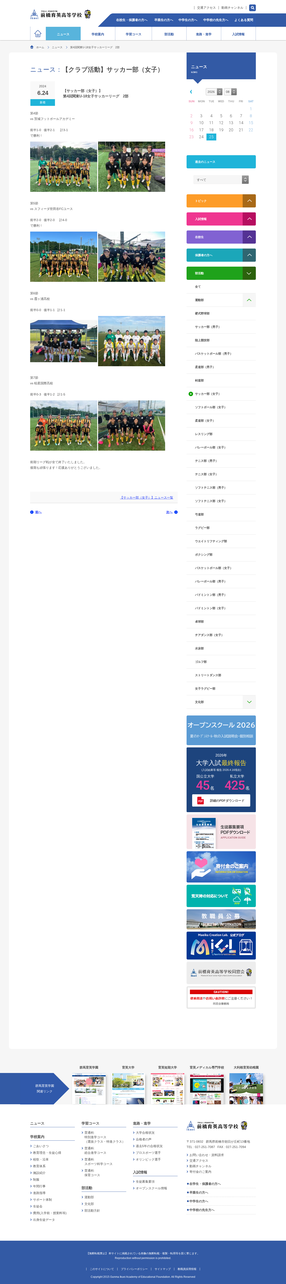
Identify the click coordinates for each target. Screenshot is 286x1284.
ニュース (57, 47)
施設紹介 (39, 1173)
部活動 (87, 1188)
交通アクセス (206, 7)
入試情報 (140, 1172)
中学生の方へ (198, 1201)
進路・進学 (142, 1123)
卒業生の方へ (198, 1192)
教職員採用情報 (187, 1269)
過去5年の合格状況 (149, 1146)
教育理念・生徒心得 (47, 1152)
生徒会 (37, 1206)
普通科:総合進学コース (95, 1150)
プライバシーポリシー (134, 1269)
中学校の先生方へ (201, 1210)
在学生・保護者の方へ (205, 1184)
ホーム (40, 47)
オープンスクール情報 (151, 1188)
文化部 (89, 1204)
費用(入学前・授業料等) (50, 1213)
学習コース (90, 1123)
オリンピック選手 (148, 1159)
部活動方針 (92, 1210)
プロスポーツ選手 (148, 1152)
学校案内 (37, 1137)
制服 (36, 1179)
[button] (190, 91)
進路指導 (39, 1193)
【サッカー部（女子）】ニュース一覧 (146, 497)
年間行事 (39, 1186)
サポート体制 (42, 1199)
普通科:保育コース (92, 1173)
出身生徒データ (44, 1219)
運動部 (89, 1197)
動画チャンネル (232, 7)
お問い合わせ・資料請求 (206, 1155)
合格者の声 (143, 1139)
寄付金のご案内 (200, 1171)
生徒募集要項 (145, 1181)
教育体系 (39, 1166)
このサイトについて (102, 1269)
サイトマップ (163, 1269)
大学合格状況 (145, 1132)
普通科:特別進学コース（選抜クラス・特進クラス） (104, 1137)
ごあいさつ (41, 1146)
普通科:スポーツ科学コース (98, 1162)
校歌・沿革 (41, 1159)
